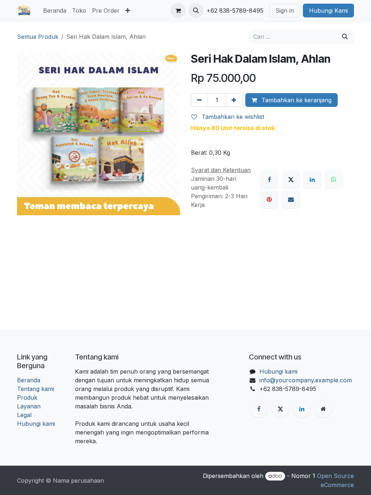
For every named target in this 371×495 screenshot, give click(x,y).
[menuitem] (54, 10)
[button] (196, 10)
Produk (27, 397)
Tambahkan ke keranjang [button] (296, 100)
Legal (24, 415)
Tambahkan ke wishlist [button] (232, 116)
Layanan (29, 406)
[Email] (291, 199)
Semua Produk (37, 36)
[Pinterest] (269, 199)
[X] (291, 179)
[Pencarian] (345, 36)
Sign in (284, 10)
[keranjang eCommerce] (178, 10)
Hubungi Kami (328, 10)
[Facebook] (269, 179)
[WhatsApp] (333, 179)
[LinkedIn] (312, 179)
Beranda (28, 380)
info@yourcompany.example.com (305, 380)
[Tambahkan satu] (233, 100)
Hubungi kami (36, 423)
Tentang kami (35, 388)
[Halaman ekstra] (323, 408)
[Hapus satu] (199, 100)
